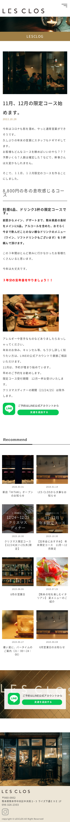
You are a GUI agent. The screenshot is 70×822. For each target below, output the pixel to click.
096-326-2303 (10, 804)
